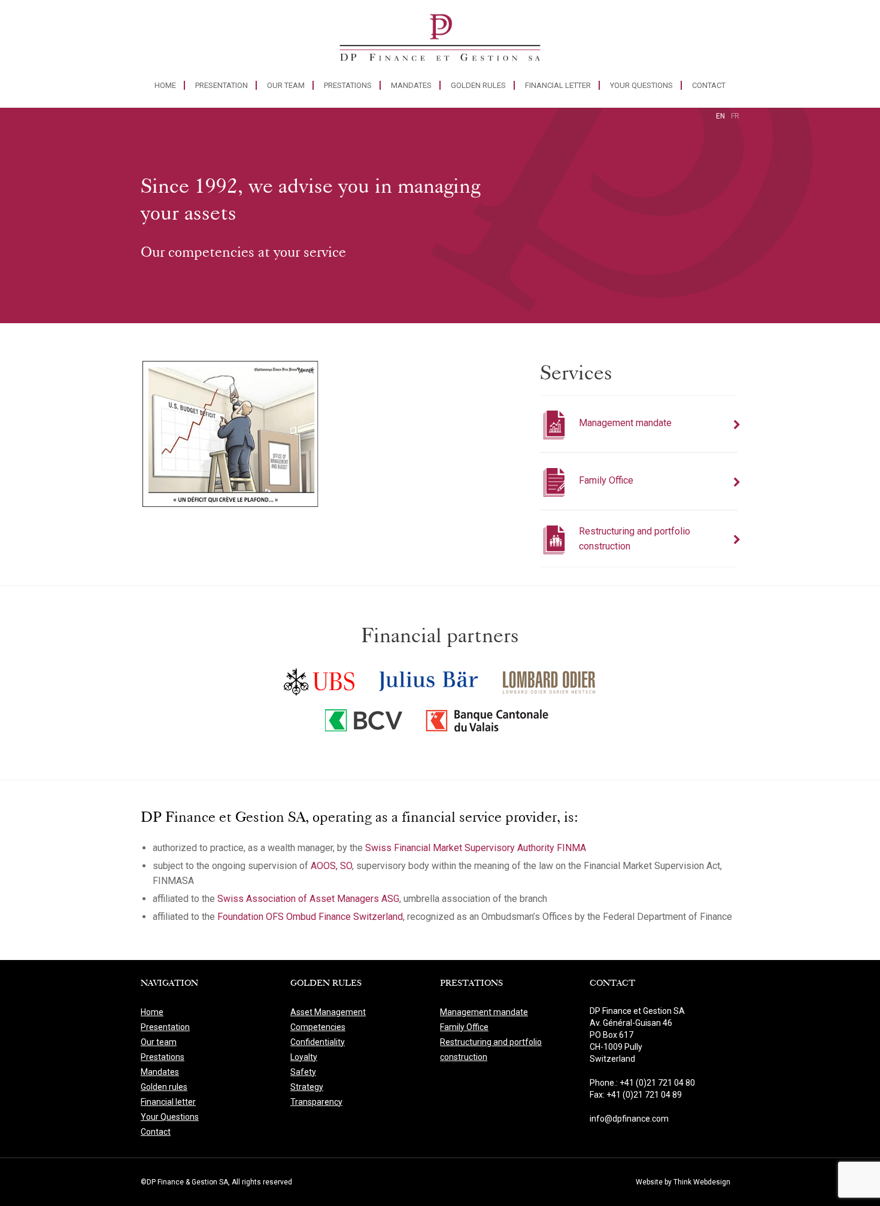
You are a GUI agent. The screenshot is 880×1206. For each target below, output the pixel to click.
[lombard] (549, 679)
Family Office (464, 1027)
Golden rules (478, 85)
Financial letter (558, 85)
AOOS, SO (331, 865)
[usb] (320, 679)
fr (735, 116)
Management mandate (484, 1012)
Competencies (317, 1027)
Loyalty (303, 1057)
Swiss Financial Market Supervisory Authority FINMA (475, 847)
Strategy (306, 1087)
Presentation (221, 85)
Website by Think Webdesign (683, 1182)
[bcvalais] (489, 722)
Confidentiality (317, 1042)
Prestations (348, 85)
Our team (286, 85)
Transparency (316, 1102)
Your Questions (641, 85)
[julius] (429, 679)
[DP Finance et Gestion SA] (440, 40)
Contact (709, 85)
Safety (303, 1072)
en (720, 116)
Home (165, 85)
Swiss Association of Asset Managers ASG (308, 898)
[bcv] (364, 722)
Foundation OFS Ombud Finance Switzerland (310, 916)
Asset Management (328, 1012)
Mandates (411, 85)
